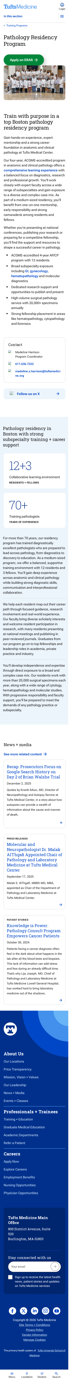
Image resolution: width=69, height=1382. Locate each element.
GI (26, 271)
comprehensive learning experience (31, 170)
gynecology (39, 271)
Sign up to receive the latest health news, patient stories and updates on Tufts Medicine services (37, 1281)
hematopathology (24, 276)
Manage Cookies (34, 1339)
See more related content (23, 754)
